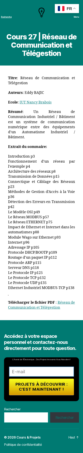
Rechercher (12, 409)
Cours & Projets (29, 437)
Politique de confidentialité (23, 445)
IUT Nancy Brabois (36, 102)
